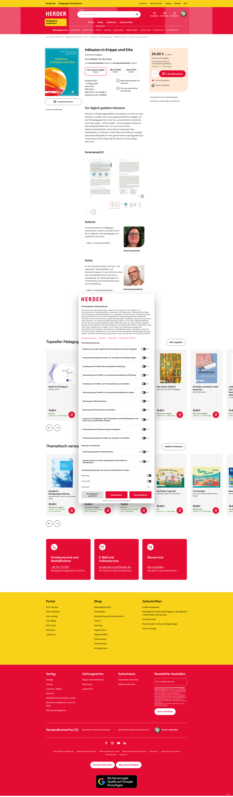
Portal (91, 22)
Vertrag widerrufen (102, 765)
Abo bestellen (155, 567)
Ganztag (107, 30)
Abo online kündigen (129, 765)
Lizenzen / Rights (54, 689)
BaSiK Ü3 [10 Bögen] (58, 387)
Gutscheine (126, 674)
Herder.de (50, 4)
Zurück (87, 212)
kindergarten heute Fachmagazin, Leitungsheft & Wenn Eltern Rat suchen (164, 613)
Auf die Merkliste (162, 81)
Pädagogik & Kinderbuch (70, 4)
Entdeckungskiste (150, 607)
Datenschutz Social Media (170, 751)
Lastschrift (87, 689)
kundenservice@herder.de (115, 567)
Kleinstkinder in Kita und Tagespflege (159, 624)
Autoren (143, 4)
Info (185, 4)
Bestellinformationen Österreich (133, 730)
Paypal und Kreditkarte (93, 680)
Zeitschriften (156, 4)
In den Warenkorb (174, 74)
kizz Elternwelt (149, 619)
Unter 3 (99, 30)
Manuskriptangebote (56, 710)
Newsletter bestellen (169, 674)
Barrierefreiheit (111, 754)
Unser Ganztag (149, 629)
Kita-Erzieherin (53, 612)
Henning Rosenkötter (121, 63)
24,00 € (96, 71)
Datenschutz (153, 751)
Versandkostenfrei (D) (62, 730)
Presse (49, 684)
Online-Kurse (145, 30)
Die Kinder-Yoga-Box (166, 491)
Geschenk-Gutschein (128, 680)
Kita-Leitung (52, 616)
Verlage (49, 680)
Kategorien (93, 37)
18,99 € (115, 71)
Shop (100, 22)
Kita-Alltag (51, 621)
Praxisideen (75, 30)
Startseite (59, 37)
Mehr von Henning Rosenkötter (100, 290)
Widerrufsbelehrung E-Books (109, 751)
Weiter (93, 212)
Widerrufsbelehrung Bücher (86, 751)
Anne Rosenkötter (96, 63)
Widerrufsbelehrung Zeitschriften (134, 751)
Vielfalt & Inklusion (120, 37)
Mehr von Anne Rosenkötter (98, 243)
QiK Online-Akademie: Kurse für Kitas (60, 704)
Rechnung (87, 684)
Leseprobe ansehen (65, 102)
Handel (177, 4)
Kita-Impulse (52, 607)
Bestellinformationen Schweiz (96, 730)
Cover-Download (54, 110)
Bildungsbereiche (60, 30)
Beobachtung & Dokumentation (109, 616)
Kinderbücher (158, 30)
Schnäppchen (172, 30)
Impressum (123, 754)
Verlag (168, 4)
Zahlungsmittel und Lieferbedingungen (164, 97)
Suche (82, 10)
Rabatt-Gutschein (126, 684)
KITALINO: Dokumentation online (61, 698)
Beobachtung (88, 30)
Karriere (50, 694)
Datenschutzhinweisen (160, 705)
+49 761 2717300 (60, 567)
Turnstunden (199, 491)
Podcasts (50, 630)
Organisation (118, 30)
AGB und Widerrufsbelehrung (63, 751)
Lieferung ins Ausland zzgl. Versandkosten (165, 101)
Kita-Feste (51, 625)
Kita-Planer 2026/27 (166, 387)
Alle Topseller (176, 342)
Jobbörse (111, 22)
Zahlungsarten (93, 674)
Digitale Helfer (132, 30)
